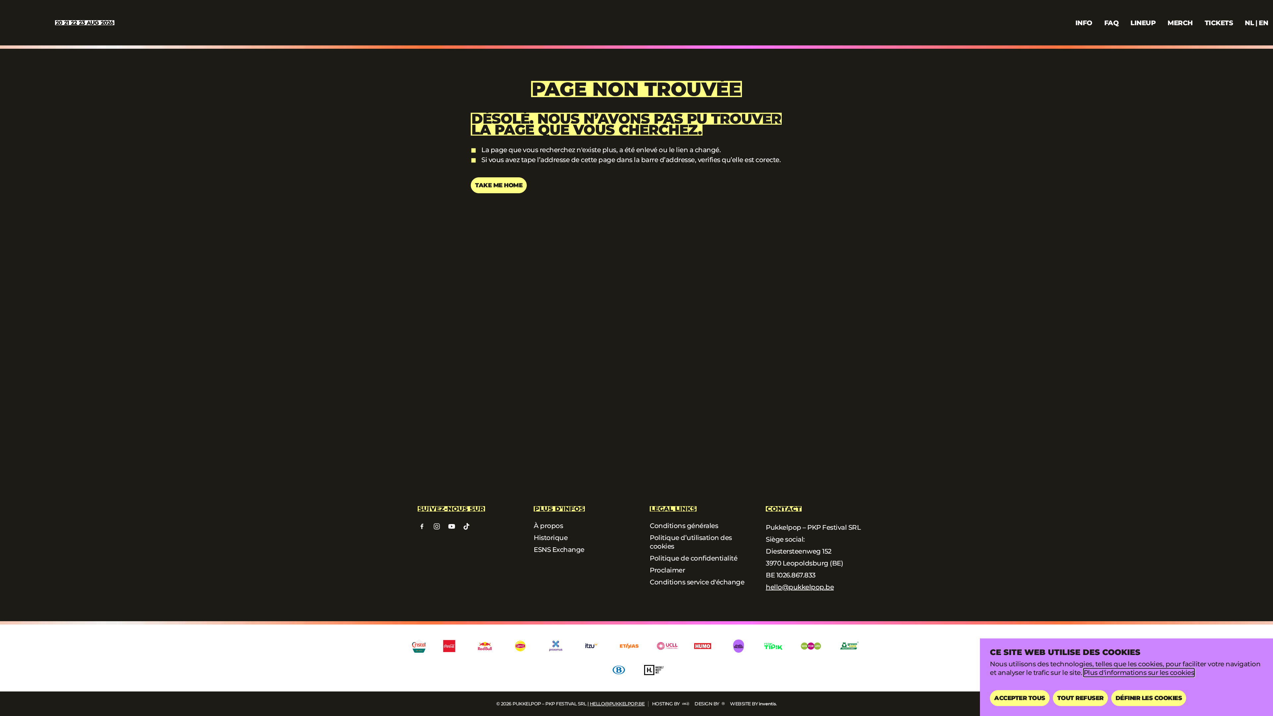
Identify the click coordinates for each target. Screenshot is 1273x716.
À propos (548, 526)
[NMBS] (618, 670)
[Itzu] (591, 646)
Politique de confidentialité (693, 558)
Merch (1180, 23)
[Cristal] (419, 646)
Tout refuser (1080, 698)
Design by (707, 704)
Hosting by (666, 704)
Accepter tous (1019, 698)
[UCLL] (667, 646)
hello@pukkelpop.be (800, 587)
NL (1249, 23)
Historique (551, 538)
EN (1263, 23)
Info (1083, 23)
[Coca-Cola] (449, 646)
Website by (744, 704)
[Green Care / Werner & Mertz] (848, 646)
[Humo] (702, 646)
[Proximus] (555, 646)
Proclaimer (667, 570)
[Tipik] (773, 646)
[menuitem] (1249, 23)
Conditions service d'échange (697, 582)
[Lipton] (520, 646)
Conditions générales (684, 526)
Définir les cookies (1149, 698)
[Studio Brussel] (738, 646)
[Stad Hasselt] (654, 670)
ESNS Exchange (559, 550)
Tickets (1219, 23)
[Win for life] (811, 646)
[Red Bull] (484, 646)
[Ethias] (629, 646)
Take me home (498, 185)
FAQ (1111, 23)
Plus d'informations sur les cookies (1139, 673)
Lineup (1143, 23)
